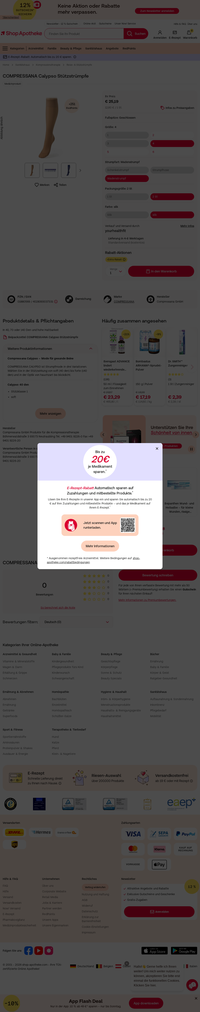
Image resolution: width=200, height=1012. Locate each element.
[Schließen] (157, 448)
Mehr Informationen (100, 546)
